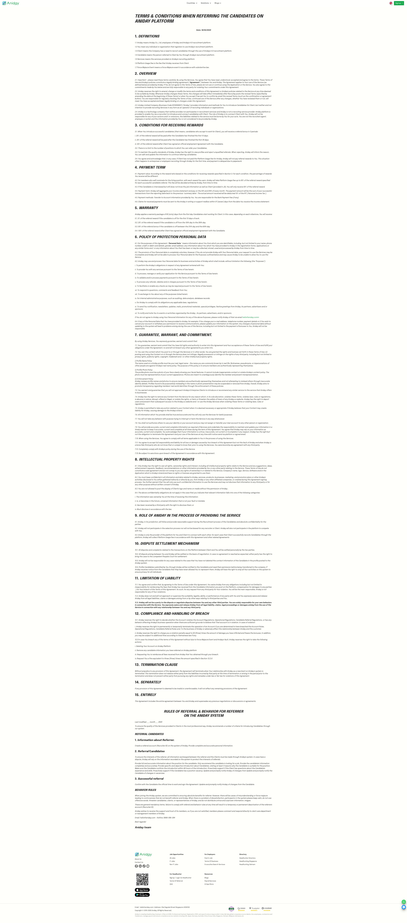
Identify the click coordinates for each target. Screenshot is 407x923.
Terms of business (211, 861)
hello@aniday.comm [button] (250, 317)
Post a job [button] (208, 858)
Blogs (217, 3)
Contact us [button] (139, 862)
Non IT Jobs (174, 864)
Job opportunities (176, 854)
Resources (209, 874)
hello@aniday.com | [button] (147, 907)
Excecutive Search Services (215, 864)
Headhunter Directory (247, 858)
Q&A (171, 884)
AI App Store (209, 884)
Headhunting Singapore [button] (248, 861)
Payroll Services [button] (210, 881)
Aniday (154, 910)
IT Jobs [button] (172, 861)
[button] (142, 890)
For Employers (210, 854)
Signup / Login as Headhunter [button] (180, 878)
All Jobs (172, 858)
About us (138, 859)
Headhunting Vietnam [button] (247, 864)
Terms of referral (176, 881)
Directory (243, 854)
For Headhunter (176, 874)
